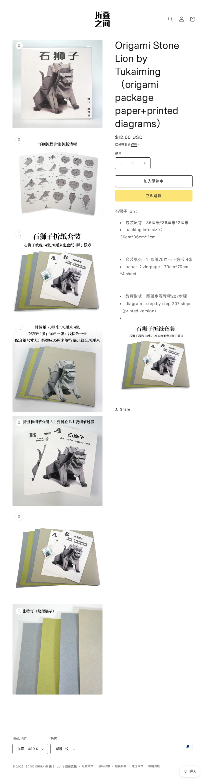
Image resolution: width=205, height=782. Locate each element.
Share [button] (125, 409)
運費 (134, 144)
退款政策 (88, 766)
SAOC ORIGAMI (37, 766)
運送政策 (138, 766)
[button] (10, 19)
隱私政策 (104, 766)
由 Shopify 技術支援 (63, 766)
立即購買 (154, 195)
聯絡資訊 (154, 766)
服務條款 (121, 766)
